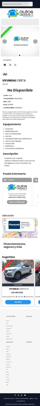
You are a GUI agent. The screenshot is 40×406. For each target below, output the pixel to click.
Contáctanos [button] (21, 401)
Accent (8, 346)
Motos (7, 331)
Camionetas (9, 326)
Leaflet (35, 237)
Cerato (8, 364)
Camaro (8, 354)
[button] (20, 234)
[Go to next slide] (35, 41)
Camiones (9, 333)
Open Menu (30, 4)
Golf (7, 372)
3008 (7, 374)
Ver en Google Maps (25, 226)
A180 (7, 349)
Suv (7, 323)
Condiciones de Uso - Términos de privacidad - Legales (18, 398)
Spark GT (8, 357)
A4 (7, 369)
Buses (7, 336)
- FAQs (35, 398)
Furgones (8, 328)
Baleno (8, 359)
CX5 (7, 385)
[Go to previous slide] (4, 41)
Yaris (7, 377)
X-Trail (8, 379)
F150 (7, 351)
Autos (7, 321)
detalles (18, 302)
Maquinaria (9, 339)
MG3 (7, 382)
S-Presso (8, 362)
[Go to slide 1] (19, 55)
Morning (8, 367)
